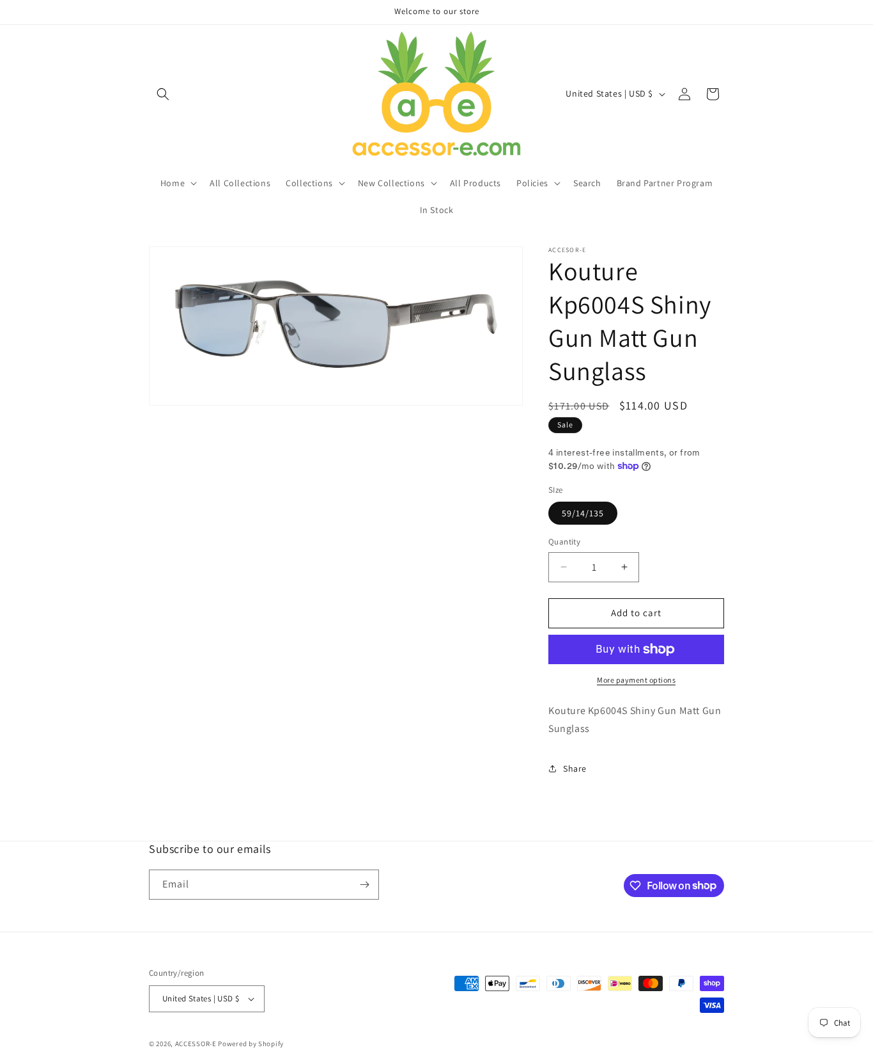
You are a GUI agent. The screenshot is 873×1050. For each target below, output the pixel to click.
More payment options (636, 680)
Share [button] (575, 768)
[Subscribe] (364, 885)
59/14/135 (583, 513)
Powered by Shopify (251, 1043)
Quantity (564, 541)
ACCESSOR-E (196, 1043)
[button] (163, 94)
